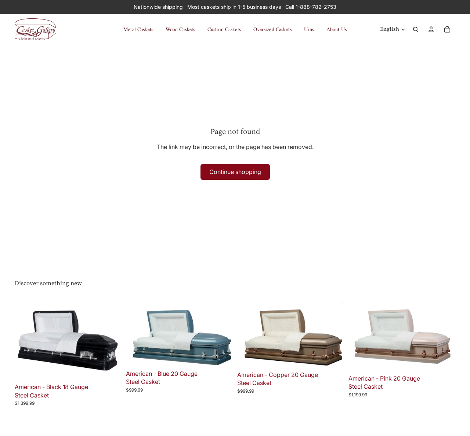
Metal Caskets (138, 29)
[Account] (431, 29)
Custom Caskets (224, 29)
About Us (336, 29)
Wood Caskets (180, 29)
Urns (309, 29)
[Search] (416, 29)
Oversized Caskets (272, 29)
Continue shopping (235, 171)
